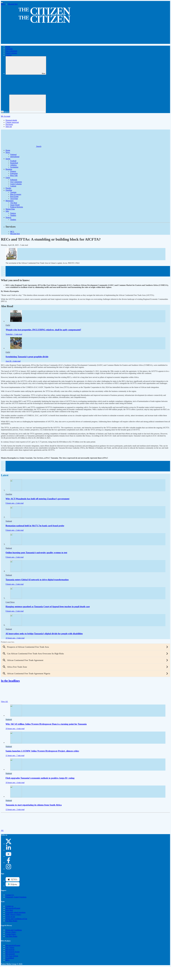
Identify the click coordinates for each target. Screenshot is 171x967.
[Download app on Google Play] (13, 881)
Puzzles (8, 188)
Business (9, 169)
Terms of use (10, 917)
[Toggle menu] (2, 2)
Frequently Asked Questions (16, 897)
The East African (12, 956)
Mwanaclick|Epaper (13, 908)
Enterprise (14, 173)
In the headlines (10, 680)
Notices (13, 213)
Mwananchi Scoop (12, 952)
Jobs (7, 211)
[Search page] (18, 43)
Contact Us (10, 895)
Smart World (15, 205)
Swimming (14, 167)
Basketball (14, 163)
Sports (8, 159)
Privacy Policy (11, 932)
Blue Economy (15, 194)
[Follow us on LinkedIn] (8, 850)
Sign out (9, 127)
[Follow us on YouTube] (8, 856)
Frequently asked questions (15, 912)
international (14, 157)
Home (8, 47)
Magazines (9, 201)
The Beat (13, 203)
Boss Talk (14, 175)
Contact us (9, 906)
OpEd (8, 178)
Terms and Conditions (14, 930)
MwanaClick (13, 4)
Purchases (9, 124)
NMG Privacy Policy (13, 914)
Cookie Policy (11, 934)
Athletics (13, 165)
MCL (3, 4)
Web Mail (9, 910)
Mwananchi (10, 950)
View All (4, 702)
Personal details (11, 120)
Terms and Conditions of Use (16, 919)
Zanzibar (9, 190)
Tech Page (14, 199)
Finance (13, 171)
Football (13, 161)
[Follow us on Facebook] (8, 863)
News (8, 152)
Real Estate (14, 196)
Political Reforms (16, 207)
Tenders (13, 215)
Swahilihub (10, 958)
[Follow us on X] (8, 844)
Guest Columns (11, 53)
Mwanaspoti (10, 954)
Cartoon (9, 55)
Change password (12, 122)
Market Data (10, 209)
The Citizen (10, 947)
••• (2, 112)
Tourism (13, 192)
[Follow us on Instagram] (8, 869)
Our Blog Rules (11, 921)
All (2, 830)
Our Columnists (11, 51)
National (13, 154)
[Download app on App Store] (13, 886)
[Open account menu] (27, 104)
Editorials (9, 49)
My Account (5, 116)
